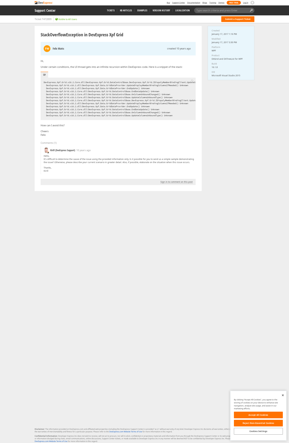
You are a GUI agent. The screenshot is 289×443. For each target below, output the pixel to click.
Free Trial (233, 2)
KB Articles (126, 10)
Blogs (204, 2)
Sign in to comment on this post (176, 181)
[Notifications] (252, 3)
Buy (168, 2)
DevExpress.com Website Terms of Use (125, 431)
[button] (192, 80)
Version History (161, 10)
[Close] (283, 395)
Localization (182, 10)
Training (212, 2)
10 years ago (83, 150)
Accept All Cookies (258, 415)
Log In (245, 2)
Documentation (193, 2)
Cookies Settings (258, 431)
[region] (258, 416)
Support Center (178, 2)
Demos (221, 2)
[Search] (251, 10)
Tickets (111, 10)
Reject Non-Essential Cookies (258, 423)
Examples (142, 10)
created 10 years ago (179, 48)
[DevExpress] (44, 3)
